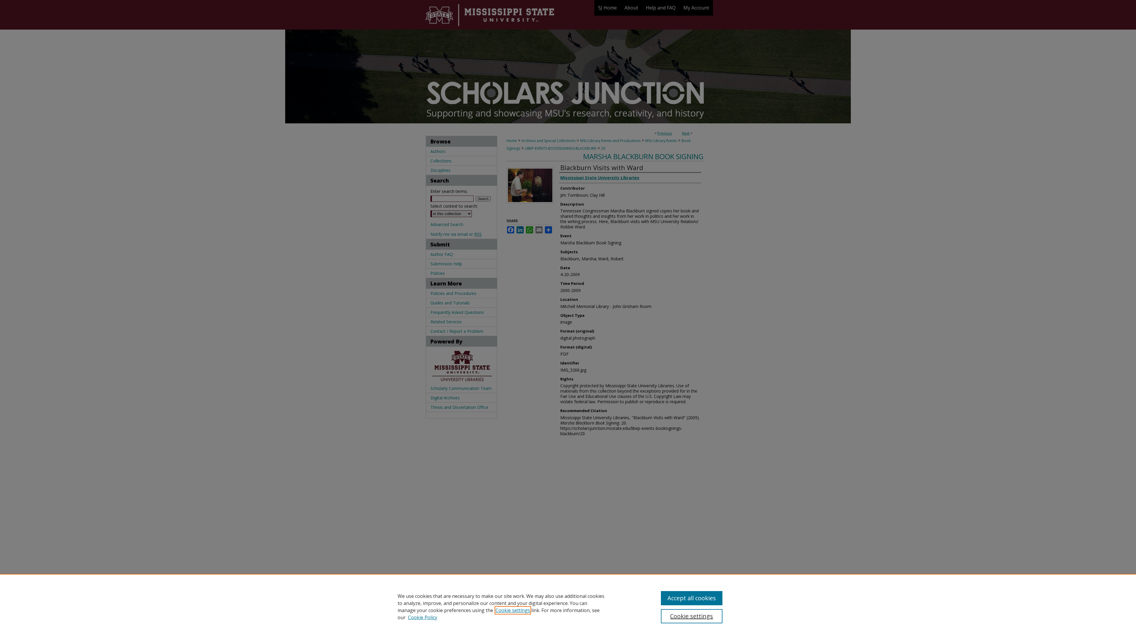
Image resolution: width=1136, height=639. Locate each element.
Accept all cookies (691, 598)
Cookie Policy (422, 617)
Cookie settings (513, 610)
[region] (568, 606)
